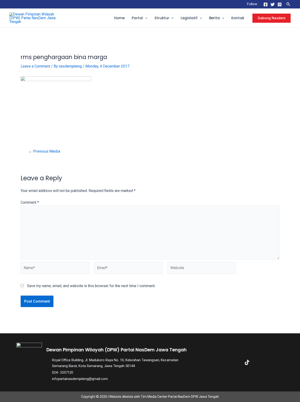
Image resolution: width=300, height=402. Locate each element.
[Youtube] (262, 362)
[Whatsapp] (277, 362)
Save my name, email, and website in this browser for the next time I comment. (91, 286)
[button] (145, 18)
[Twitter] (272, 4)
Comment (30, 202)
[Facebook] (265, 4)
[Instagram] (280, 4)
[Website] (201, 269)
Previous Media (44, 151)
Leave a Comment (35, 66)
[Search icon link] (288, 4)
